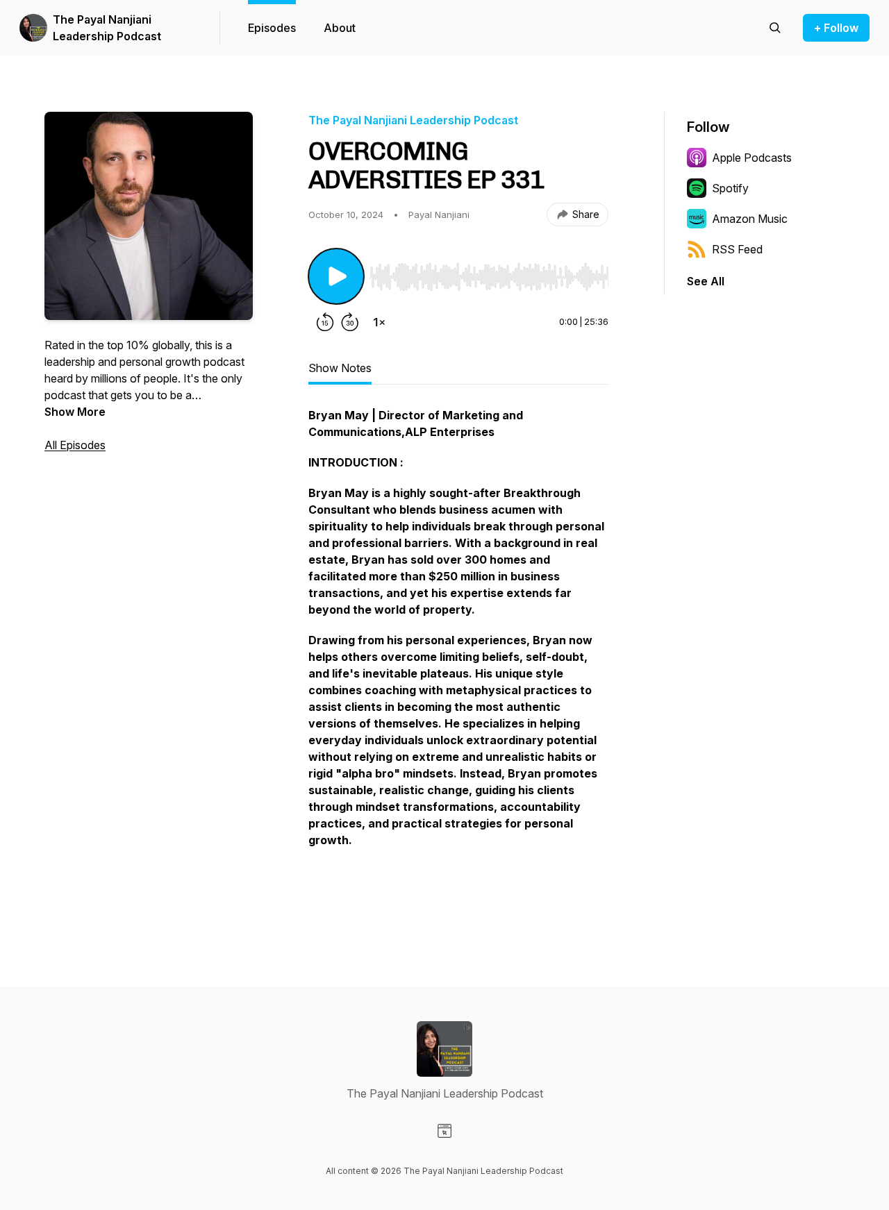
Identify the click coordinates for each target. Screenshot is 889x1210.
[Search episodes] (775, 27)
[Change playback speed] (379, 322)
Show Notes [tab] (340, 368)
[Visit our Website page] (444, 1131)
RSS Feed (737, 249)
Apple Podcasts (752, 158)
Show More (75, 412)
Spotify (730, 188)
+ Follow (836, 28)
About (340, 28)
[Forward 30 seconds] (350, 322)
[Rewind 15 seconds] (325, 322)
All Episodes (75, 445)
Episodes (272, 28)
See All (705, 281)
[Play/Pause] (336, 276)
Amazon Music (750, 219)
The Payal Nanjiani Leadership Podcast (107, 27)
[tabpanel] (458, 658)
